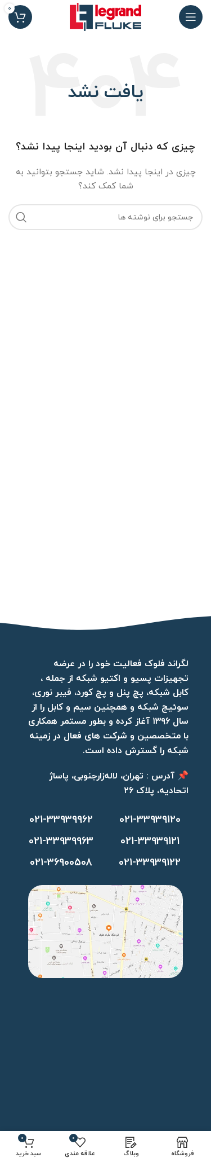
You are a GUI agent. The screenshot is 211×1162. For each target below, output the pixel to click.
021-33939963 (61, 841)
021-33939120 (150, 820)
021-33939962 (61, 820)
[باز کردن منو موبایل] (190, 17)
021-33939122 (150, 863)
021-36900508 (61, 863)
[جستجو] (21, 217)
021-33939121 (149, 841)
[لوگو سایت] (105, 16)
